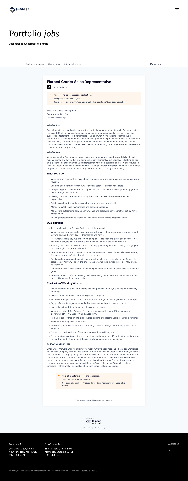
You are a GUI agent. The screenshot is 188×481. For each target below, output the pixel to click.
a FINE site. (74, 470)
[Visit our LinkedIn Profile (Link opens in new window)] (173, 450)
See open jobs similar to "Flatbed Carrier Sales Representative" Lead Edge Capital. (88, 102)
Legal (94, 470)
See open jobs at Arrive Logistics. (68, 98)
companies (35, 64)
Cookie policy (100, 428)
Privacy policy (88, 428)
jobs (54, 64)
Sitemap (86, 470)
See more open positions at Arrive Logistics (94, 400)
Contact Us (173, 443)
